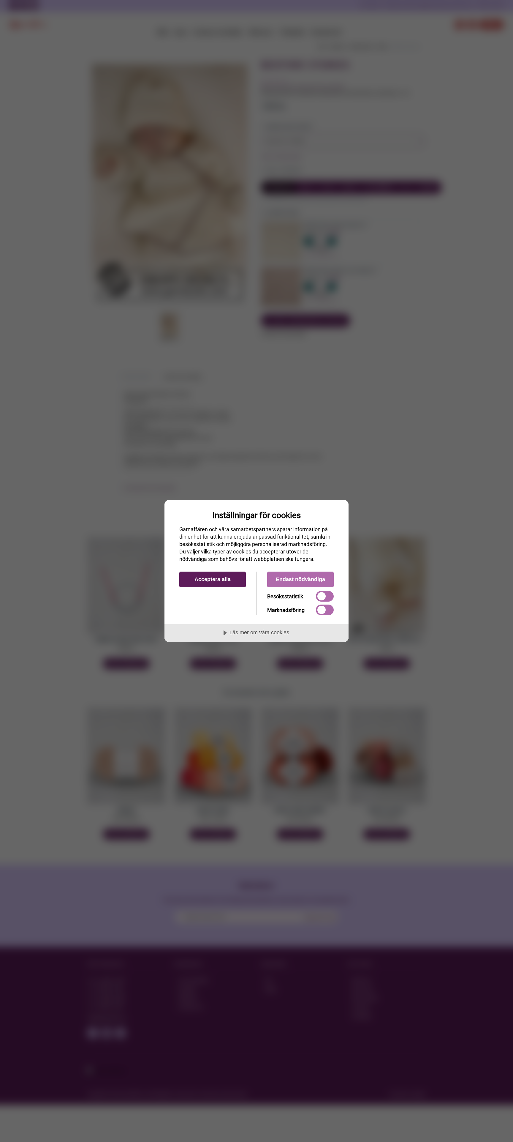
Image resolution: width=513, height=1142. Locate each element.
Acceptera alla (212, 579)
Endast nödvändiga (300, 579)
